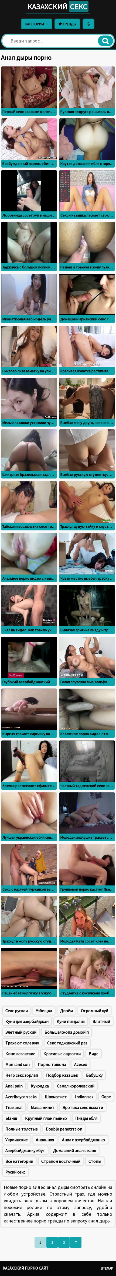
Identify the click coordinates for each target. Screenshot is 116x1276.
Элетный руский (20, 1032)
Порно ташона (52, 1064)
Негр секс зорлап (21, 1075)
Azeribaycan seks (21, 1096)
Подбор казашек (62, 1075)
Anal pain (14, 1086)
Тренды (69, 24)
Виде (93, 1053)
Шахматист (56, 1096)
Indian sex (84, 1096)
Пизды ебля (86, 1118)
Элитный (101, 1021)
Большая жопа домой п (67, 1032)
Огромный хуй (94, 1010)
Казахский (57, 6)
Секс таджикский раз (67, 1042)
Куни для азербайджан (27, 1021)
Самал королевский (75, 1086)
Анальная (45, 1139)
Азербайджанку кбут (25, 1150)
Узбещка (44, 1010)
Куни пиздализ (71, 1021)
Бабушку (94, 1075)
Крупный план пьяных (46, 1118)
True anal (14, 1107)
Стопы (94, 1161)
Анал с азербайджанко (83, 1139)
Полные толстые (21, 1129)
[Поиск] (105, 41)
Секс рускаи (16, 1010)
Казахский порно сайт (26, 1268)
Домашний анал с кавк (74, 1150)
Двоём (66, 1010)
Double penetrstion (64, 1129)
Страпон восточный (60, 1161)
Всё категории (19, 1161)
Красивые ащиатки (62, 1053)
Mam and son (17, 1064)
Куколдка (40, 1086)
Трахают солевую (22, 1042)
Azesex (80, 1064)
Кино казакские (20, 1053)
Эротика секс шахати (83, 1107)
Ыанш (11, 1118)
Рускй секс (15, 1172)
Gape (106, 1096)
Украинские (16, 1139)
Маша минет (42, 1107)
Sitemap (107, 1268)
